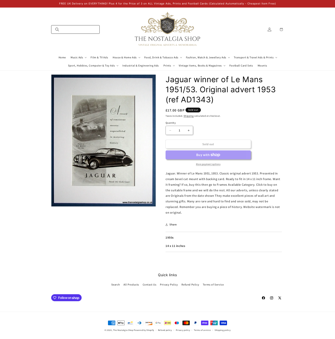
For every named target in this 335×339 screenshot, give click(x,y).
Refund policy (165, 330)
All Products (131, 284)
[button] (75, 29)
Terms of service (202, 330)
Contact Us (149, 284)
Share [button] (173, 224)
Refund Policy (190, 284)
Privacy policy (183, 330)
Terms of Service (213, 284)
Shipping (189, 115)
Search (115, 284)
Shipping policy (223, 330)
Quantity (171, 122)
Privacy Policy (169, 284)
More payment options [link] (208, 164)
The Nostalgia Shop (123, 330)
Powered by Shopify (144, 330)
